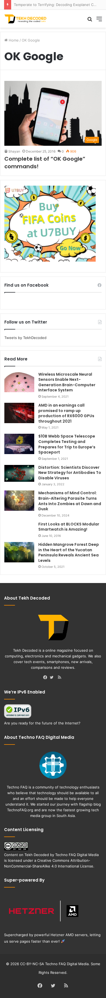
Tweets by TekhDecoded (25, 337)
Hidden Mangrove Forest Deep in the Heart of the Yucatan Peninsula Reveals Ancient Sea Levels (68, 552)
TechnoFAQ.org (20, 810)
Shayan (14, 151)
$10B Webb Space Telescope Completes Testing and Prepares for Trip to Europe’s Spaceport (66, 444)
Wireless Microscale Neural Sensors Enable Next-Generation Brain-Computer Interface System (66, 382)
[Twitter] (53, 677)
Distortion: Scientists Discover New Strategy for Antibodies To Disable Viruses (69, 473)
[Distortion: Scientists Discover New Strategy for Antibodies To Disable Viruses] (19, 473)
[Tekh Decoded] (26, 19)
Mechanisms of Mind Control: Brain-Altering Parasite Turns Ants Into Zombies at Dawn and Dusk (69, 501)
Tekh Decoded (36, 855)
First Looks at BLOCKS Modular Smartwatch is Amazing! (68, 526)
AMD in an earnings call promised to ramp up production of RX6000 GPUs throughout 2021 (66, 413)
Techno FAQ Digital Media (77, 855)
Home (13, 40)
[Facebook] (46, 677)
